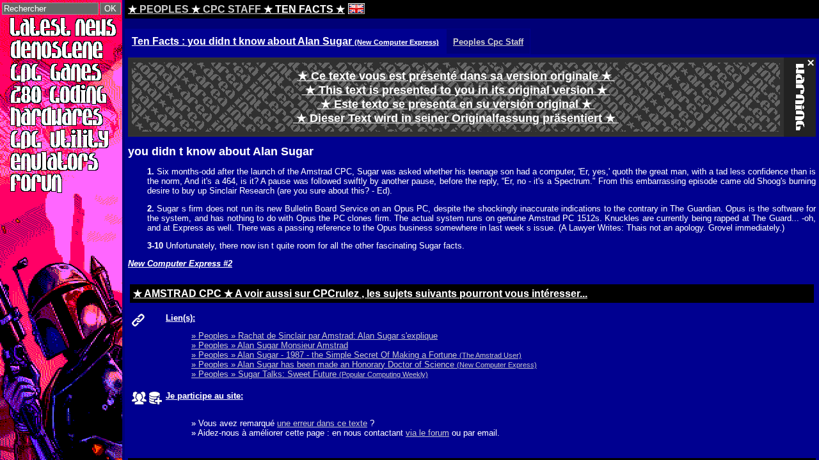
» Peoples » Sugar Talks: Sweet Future (309, 374)
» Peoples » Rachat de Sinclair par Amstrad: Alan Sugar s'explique (314, 336)
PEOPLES (164, 9)
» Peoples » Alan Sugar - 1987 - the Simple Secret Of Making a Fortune (356, 355)
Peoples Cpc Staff (488, 42)
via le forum (427, 433)
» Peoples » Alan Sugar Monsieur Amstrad (269, 345)
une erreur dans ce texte (322, 423)
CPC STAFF (232, 9)
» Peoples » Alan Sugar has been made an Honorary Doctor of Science (364, 364)
